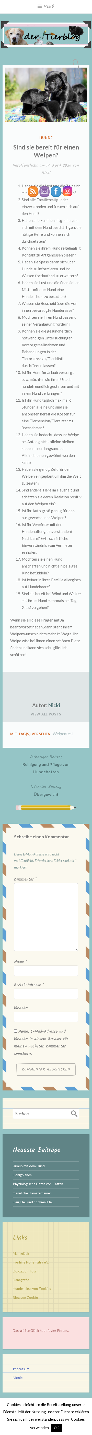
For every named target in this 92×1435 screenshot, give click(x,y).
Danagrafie (21, 1280)
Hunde (46, 138)
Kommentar (25, 879)
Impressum (21, 1369)
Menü (49, 6)
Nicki (46, 173)
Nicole (17, 1378)
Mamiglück (21, 1253)
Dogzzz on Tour (25, 1271)
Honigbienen (22, 1175)
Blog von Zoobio (25, 1297)
